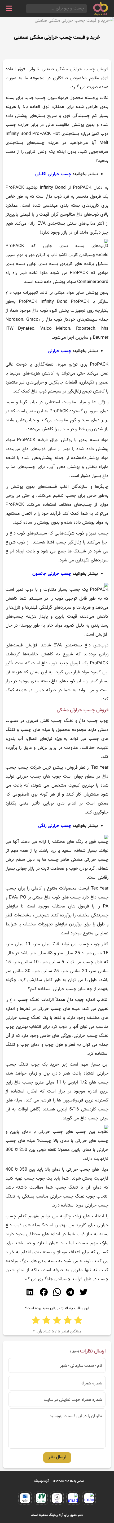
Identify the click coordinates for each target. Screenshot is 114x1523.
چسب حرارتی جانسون (51, 573)
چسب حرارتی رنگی (54, 825)
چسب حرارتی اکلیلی (53, 174)
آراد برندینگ (41, 1481)
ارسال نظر (57, 1457)
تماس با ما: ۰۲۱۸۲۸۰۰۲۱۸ (68, 1481)
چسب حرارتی (59, 351)
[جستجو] (27, 8)
